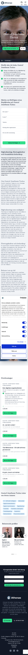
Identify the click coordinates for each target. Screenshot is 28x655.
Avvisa (14, 355)
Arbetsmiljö (21, 501)
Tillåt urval (14, 351)
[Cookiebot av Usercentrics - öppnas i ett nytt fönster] (20, 298)
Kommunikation (7, 513)
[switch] (24, 327)
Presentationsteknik (19, 513)
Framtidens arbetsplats (17, 508)
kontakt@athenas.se (14, 641)
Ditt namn (5, 111)
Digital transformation (9, 506)
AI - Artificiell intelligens (10, 501)
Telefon (5, 122)
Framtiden (6, 508)
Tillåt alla (14, 346)
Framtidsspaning (8, 511)
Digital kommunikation (9, 503)
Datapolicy (14, 645)
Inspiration (17, 511)
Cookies (14, 647)
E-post (5, 117)
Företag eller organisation (9, 127)
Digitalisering (20, 506)
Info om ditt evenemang (9, 132)
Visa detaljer (20, 341)
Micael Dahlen (19, 540)
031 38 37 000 (19, 620)
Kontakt (8, 620)
